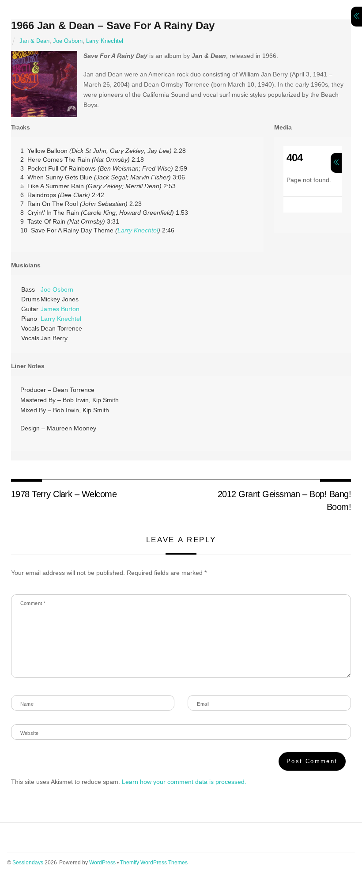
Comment (33, 603)
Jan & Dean (34, 41)
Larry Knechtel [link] (137, 230)
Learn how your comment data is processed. (184, 781)
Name (27, 704)
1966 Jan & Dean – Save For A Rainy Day (113, 25)
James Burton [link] (60, 308)
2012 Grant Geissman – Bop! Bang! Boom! (284, 500)
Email (203, 704)
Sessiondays (27, 862)
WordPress (102, 862)
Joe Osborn (68, 41)
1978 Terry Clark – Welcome (64, 494)
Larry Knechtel (104, 41)
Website (29, 733)
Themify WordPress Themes (154, 862)
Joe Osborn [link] (57, 289)
